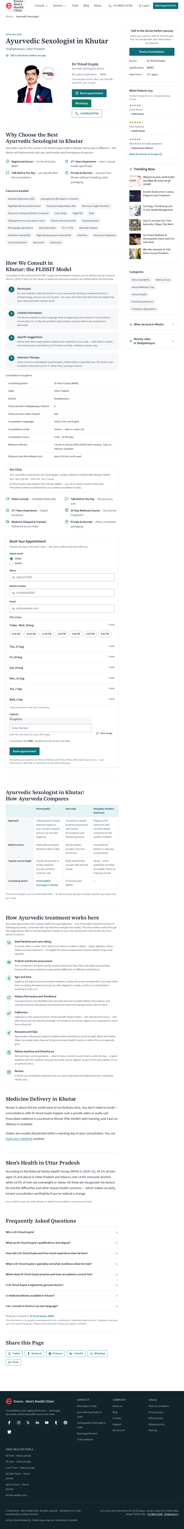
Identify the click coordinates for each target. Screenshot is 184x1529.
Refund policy (155, 1418)
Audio (18, 563)
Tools (75, 6)
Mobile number (18, 586)
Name (13, 570)
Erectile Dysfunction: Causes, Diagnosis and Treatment (158, 193)
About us (117, 1406)
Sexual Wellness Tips (143, 287)
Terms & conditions (158, 1406)
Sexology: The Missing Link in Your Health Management (158, 208)
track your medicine (19, 1139)
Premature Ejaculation (144, 309)
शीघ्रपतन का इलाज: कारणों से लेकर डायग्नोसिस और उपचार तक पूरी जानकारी (158, 181)
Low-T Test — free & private (20, 1468)
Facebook (36, 1353)
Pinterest (58, 1353)
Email (13, 601)
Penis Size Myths (141, 280)
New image (106, 733)
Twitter (16, 1353)
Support (117, 1424)
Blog (86, 6)
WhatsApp (81, 103)
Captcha (14, 714)
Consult (39, 6)
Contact (117, 1418)
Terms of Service (46, 759)
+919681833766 (89, 113)
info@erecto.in (171, 1514)
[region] (62, 417)
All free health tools (16, 1495)
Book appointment (165, 5)
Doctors (58, 6)
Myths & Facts (163, 280)
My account (119, 1430)
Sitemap (152, 1430)
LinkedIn (78, 1353)
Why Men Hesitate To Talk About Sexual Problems (157, 251)
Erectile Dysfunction (142, 302)
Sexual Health (139, 294)
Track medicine (85, 1439)
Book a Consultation (151, 52)
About (98, 6)
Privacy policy (155, 1412)
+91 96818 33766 (154, 1514)
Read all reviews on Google (143, 154)
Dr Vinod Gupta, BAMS (42, 1316)
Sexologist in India (86, 1406)
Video (18, 559)
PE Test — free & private (18, 1462)
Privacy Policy (66, 759)
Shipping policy (156, 1424)
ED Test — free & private (18, 1456)
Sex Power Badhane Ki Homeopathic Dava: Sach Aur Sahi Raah (158, 239)
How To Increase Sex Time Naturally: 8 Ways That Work (158, 222)
